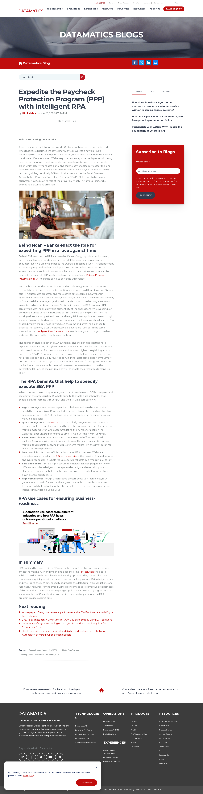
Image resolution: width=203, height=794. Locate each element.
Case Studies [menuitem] (164, 726)
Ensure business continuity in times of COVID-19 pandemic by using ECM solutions (67, 619)
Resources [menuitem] (139, 9)
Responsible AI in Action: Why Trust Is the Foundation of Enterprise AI (157, 129)
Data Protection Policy (113, 790)
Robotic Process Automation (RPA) (43, 650)
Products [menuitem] (107, 9)
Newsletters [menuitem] (163, 763)
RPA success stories (66, 456)
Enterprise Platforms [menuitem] (83, 730)
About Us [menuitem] (155, 9)
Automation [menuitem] (108, 726)
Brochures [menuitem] (163, 742)
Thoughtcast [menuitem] (164, 747)
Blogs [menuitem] (161, 759)
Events (136, 3)
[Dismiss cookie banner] (96, 767)
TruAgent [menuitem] (135, 747)
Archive (166, 91)
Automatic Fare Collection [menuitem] (85, 743)
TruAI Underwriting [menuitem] (139, 734)
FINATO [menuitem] (134, 742)
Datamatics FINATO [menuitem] (111, 730)
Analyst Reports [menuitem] (165, 734)
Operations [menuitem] (73, 9)
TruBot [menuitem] (134, 721)
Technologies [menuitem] (55, 9)
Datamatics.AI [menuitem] (81, 726)
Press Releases (123, 3)
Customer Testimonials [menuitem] (168, 721)
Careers (111, 3)
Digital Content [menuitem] (109, 734)
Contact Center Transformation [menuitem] (109, 751)
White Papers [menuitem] (164, 738)
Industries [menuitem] (123, 9)
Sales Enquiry (174, 9)
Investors (146, 3)
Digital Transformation (71, 650)
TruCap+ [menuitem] (134, 726)
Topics (152, 91)
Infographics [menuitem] (164, 755)
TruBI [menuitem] (133, 730)
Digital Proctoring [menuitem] (110, 757)
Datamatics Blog (36, 63)
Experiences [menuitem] (91, 9)
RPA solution (87, 572)
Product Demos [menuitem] (165, 730)
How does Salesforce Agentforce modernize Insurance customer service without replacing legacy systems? (155, 106)
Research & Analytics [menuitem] (111, 761)
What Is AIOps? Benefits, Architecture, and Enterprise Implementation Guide (157, 118)
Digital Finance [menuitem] (109, 721)
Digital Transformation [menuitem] (84, 734)
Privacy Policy (128, 790)
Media (149, 790)
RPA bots (55, 422)
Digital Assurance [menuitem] (82, 738)
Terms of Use (140, 790)
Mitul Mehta (29, 113)
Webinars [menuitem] (163, 751)
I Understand (86, 782)
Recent (139, 91)
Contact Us (158, 3)
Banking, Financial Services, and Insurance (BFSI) (39, 655)
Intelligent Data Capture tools (52, 331)
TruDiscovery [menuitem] (136, 738)
